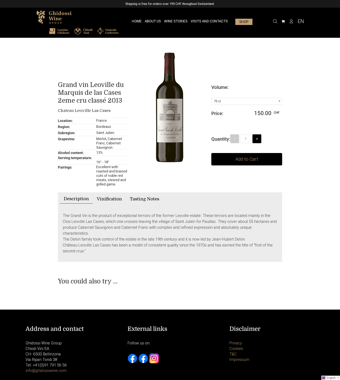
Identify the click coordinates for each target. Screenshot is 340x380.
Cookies (236, 348)
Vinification (109, 198)
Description (76, 198)
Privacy (235, 343)
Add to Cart (246, 159)
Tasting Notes (144, 198)
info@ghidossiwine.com (46, 370)
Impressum (239, 359)
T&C (233, 354)
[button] (330, 378)
